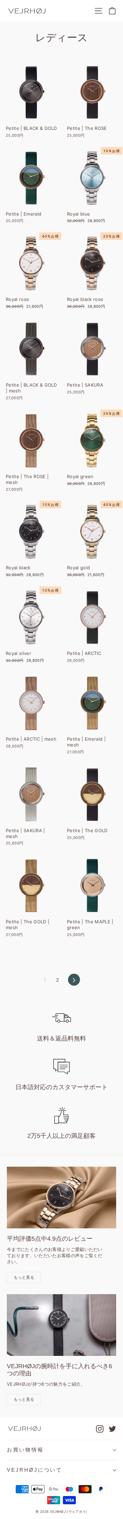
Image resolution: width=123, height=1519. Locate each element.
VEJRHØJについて (34, 1470)
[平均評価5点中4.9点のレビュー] (61, 1197)
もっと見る (24, 1277)
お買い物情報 (25, 1450)
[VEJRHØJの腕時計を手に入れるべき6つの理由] (61, 1325)
